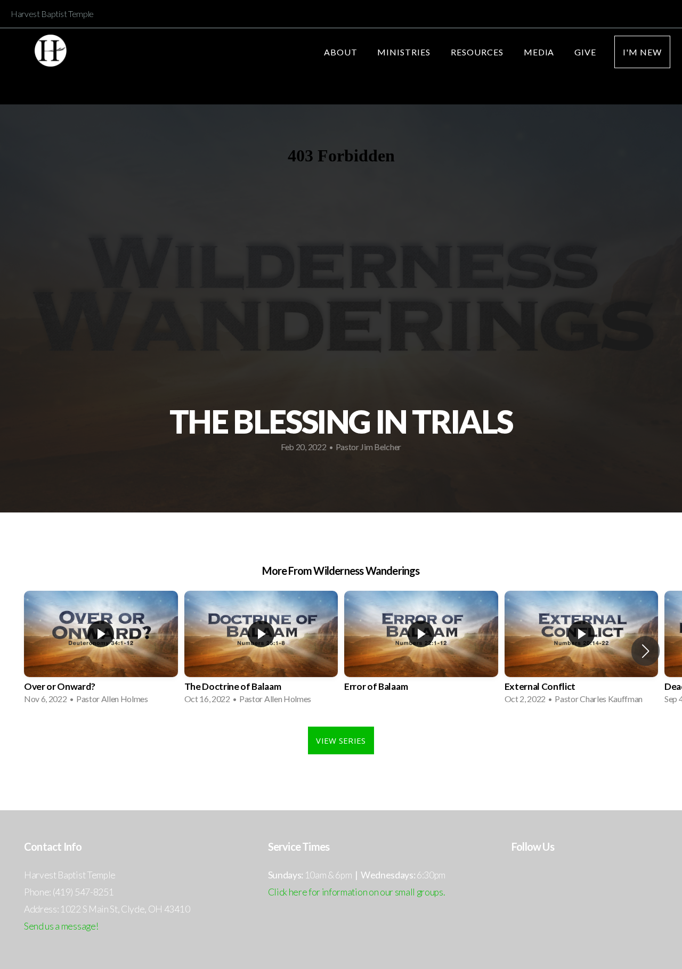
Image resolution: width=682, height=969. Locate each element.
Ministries (405, 52)
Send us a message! (61, 926)
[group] (101, 651)
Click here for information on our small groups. (356, 892)
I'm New (642, 52)
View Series (341, 740)
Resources (478, 52)
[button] (645, 651)
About (342, 52)
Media (540, 52)
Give (585, 52)
